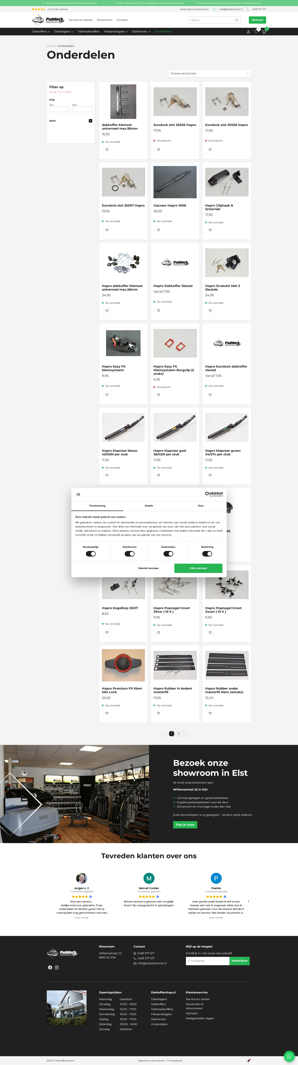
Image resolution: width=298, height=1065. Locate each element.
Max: (74, 105)
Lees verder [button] (82, 917)
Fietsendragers (161, 1014)
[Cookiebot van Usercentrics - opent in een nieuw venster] (208, 494)
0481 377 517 (259, 9)
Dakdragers (159, 999)
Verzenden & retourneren (194, 9)
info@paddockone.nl (231, 9)
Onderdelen (163, 31)
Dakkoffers (158, 1004)
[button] (248, 901)
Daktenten (158, 1019)
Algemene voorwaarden (151, 1060)
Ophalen (192, 1013)
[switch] (130, 554)
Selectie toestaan (148, 568)
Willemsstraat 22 (110, 955)
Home (51, 46)
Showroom (104, 20)
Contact (122, 20)
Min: (51, 105)
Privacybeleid (174, 1060)
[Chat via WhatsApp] (289, 1056)
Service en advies (81, 20)
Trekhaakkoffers (88, 31)
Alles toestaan (198, 568)
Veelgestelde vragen (200, 1018)
